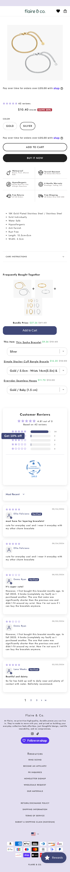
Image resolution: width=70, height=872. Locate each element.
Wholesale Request (35, 785)
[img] (13, 509)
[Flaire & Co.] (35, 11)
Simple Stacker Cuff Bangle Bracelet (27, 361)
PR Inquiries (35, 772)
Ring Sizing (35, 759)
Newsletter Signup (35, 778)
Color (6, 119)
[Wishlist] (58, 11)
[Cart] (65, 11)
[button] (10, 103)
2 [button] (31, 700)
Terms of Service (35, 815)
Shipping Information (35, 809)
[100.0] (33, 467)
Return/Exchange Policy (35, 803)
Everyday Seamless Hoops (20, 380)
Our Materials (35, 791)
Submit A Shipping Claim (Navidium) (35, 822)
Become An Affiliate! (35, 766)
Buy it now (35, 158)
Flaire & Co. (35, 864)
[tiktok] (37, 733)
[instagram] (32, 733)
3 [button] (37, 700)
